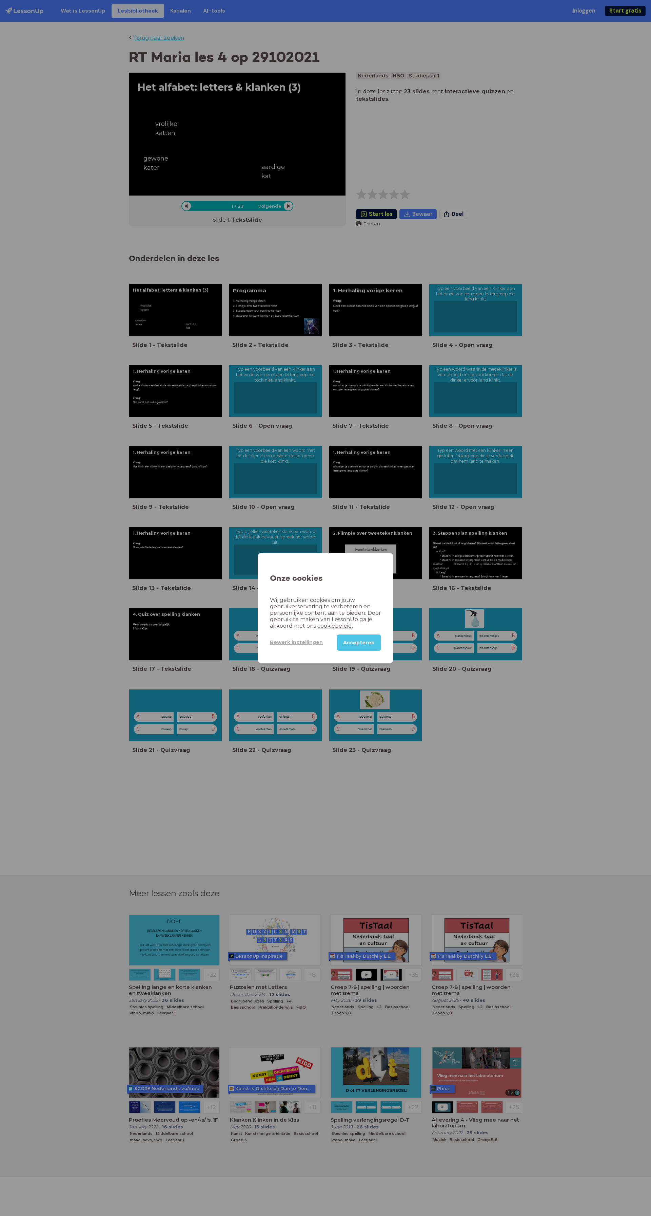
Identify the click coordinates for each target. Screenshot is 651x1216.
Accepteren (359, 643)
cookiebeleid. (335, 626)
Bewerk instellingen (296, 642)
